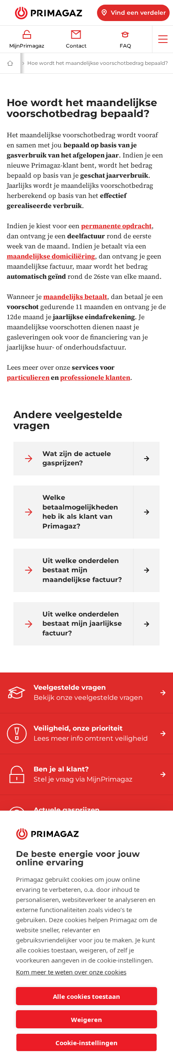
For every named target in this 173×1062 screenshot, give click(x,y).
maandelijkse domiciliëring (51, 256)
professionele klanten (95, 377)
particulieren (28, 377)
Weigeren (86, 1019)
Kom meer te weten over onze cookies (71, 972)
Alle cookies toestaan (86, 996)
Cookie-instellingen (86, 1042)
